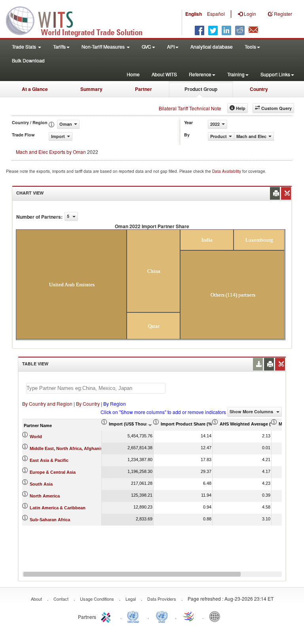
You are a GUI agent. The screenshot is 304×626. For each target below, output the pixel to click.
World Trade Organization (189, 616)
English (193, 13)
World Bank (216, 616)
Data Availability (227, 171)
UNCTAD (134, 616)
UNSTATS (162, 616)
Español (216, 13)
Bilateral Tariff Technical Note (190, 108)
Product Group (200, 89)
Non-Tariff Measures (104, 46)
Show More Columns (252, 411)
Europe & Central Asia (53, 472)
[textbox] (95, 388)
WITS (79, 20)
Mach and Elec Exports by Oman (51, 151)
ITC (107, 616)
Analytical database (211, 46)
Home (133, 74)
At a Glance (35, 89)
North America (45, 496)
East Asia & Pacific (49, 460)
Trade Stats (24, 46)
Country (259, 89)
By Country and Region (47, 403)
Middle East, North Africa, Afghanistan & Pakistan (81, 448)
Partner (143, 89)
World (36, 436)
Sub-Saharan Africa (50, 519)
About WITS (164, 74)
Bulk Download (28, 60)
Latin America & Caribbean (58, 507)
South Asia (41, 484)
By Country (88, 403)
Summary (91, 89)
